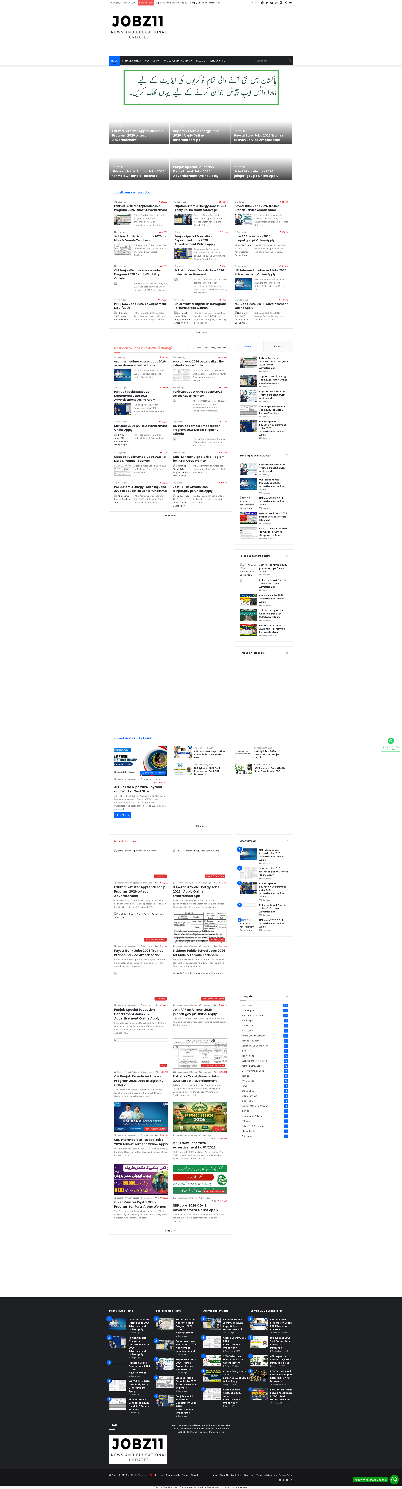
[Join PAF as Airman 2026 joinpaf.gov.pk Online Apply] (261, 162)
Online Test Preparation (253, 1126)
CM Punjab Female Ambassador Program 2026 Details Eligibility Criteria (137, 274)
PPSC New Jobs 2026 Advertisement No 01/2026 (194, 1145)
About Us (224, 1475)
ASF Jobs (197, 347)
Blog (244, 1050)
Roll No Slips (248, 1055)
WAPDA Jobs (248, 1025)
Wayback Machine (197, 1487)
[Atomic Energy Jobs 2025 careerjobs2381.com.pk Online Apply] (212, 1376)
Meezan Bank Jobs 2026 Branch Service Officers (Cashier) (273, 517)
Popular (278, 346)
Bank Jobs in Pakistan (252, 1015)
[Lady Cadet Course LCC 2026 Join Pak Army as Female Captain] (248, 630)
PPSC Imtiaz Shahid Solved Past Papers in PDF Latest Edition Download (281, 1394)
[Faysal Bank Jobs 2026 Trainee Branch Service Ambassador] (261, 126)
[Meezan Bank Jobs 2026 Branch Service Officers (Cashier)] (248, 518)
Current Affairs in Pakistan (255, 1106)
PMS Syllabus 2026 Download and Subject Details (267, 754)
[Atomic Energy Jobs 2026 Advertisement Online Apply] (212, 1342)
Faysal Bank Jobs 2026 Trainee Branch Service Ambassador (185, 2)
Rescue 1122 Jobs (250, 1040)
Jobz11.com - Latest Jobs (132, 192)
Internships (247, 1020)
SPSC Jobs (247, 1101)
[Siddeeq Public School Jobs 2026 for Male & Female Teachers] (139, 162)
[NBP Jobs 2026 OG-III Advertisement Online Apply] (243, 318)
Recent (249, 346)
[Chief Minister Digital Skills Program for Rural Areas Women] (183, 318)
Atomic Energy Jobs (212, 347)
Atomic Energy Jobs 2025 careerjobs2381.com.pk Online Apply (236, 1376)
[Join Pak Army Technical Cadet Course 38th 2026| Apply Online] (248, 615)
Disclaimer (249, 1475)
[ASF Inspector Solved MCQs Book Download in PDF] (243, 769)
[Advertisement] (232, 31)
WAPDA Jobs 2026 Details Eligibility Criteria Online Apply (198, 363)
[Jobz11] (138, 26)
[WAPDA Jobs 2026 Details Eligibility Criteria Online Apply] (181, 375)
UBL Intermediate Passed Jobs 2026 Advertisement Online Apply (260, 272)
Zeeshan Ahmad (190, 1475)
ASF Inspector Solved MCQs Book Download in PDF (270, 770)
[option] (201, 145)
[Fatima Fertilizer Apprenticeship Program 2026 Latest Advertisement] (139, 126)
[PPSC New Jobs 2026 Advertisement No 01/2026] (122, 317)
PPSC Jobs (247, 1030)
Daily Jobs (247, 1136)
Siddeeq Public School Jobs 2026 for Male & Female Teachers (138, 173)
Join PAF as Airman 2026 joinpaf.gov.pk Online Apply (256, 173)
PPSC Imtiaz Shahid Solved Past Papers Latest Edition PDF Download (281, 1376)
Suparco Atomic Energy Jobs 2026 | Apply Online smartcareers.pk (196, 135)
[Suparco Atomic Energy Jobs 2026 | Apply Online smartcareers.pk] (200, 126)
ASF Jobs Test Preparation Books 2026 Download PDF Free (209, 754)
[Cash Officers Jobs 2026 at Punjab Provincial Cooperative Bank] (248, 533)
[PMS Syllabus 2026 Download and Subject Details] (243, 752)
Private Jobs (248, 1081)
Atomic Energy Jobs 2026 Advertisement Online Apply (234, 1342)
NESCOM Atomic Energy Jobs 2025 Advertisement (233, 1359)
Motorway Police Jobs (253, 1071)
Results (200, 60)
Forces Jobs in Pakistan (176, 60)
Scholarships (217, 60)
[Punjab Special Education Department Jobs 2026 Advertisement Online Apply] (200, 162)
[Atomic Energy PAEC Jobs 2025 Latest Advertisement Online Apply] (212, 1394)
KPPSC (245, 1111)
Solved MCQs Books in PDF (255, 1045)
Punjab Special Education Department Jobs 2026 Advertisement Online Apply (196, 171)
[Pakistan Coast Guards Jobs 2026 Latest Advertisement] (176, 279)
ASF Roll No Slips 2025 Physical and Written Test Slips (138, 789)
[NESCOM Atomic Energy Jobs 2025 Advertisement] (212, 1360)
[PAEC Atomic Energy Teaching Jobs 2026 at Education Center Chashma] (122, 500)
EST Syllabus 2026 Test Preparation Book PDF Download (207, 771)
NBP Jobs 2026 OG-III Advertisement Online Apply (271, 501)
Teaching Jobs (249, 1010)
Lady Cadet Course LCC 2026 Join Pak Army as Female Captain (272, 629)
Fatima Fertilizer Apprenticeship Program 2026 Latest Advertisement (138, 135)
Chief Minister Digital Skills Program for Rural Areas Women (200, 306)
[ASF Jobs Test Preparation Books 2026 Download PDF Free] (183, 752)
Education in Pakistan (252, 1116)
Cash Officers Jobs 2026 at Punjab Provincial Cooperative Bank (273, 532)
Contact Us (236, 1475)
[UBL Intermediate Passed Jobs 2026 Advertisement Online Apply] (243, 284)
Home (114, 60)
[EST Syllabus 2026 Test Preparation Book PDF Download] (183, 769)
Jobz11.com (158, 1475)
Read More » (123, 815)
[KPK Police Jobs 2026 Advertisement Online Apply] (248, 600)
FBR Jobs (246, 1121)
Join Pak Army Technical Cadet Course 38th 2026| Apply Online (273, 614)
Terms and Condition (266, 1475)
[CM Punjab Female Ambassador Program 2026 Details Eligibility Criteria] (115, 283)
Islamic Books (248, 1131)
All (189, 347)
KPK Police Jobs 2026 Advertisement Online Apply (271, 599)
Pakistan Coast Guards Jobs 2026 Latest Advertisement (199, 272)
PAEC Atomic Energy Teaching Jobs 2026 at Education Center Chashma (140, 489)
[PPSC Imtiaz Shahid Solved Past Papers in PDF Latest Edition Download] (259, 1394)
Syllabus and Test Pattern (255, 1061)
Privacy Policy (285, 1475)
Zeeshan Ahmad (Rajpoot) (128, 779)
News (244, 1086)
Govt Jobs (151, 60)
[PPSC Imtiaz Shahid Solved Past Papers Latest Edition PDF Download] (259, 1376)
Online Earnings (131, 60)
